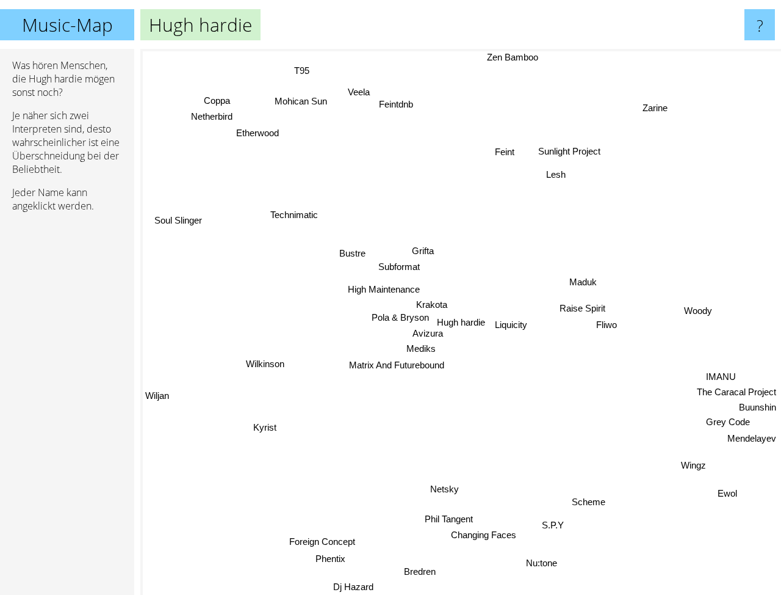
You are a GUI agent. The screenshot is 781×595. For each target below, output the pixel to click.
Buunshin (757, 410)
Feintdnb (398, 103)
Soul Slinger (178, 219)
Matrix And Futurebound (396, 365)
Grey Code (727, 425)
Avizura (426, 333)
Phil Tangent (448, 519)
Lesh (554, 174)
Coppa (220, 97)
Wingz (692, 467)
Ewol (726, 496)
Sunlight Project (567, 150)
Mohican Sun (301, 102)
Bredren (421, 573)
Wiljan (157, 394)
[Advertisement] (67, 408)
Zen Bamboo (510, 57)
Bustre (352, 252)
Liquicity (511, 321)
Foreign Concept (323, 543)
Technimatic (291, 218)
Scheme (587, 502)
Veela (361, 90)
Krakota (431, 304)
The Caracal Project (736, 394)
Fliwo (606, 320)
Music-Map (67, 24)
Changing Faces (481, 535)
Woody (697, 303)
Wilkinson (266, 365)
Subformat (399, 266)
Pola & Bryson (399, 317)
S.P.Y (550, 527)
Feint (499, 148)
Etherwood (257, 132)
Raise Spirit (582, 304)
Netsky (448, 488)
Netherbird (214, 113)
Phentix (335, 561)
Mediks (421, 348)
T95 (303, 70)
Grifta (422, 250)
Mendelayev (751, 441)
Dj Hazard (352, 587)
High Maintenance (383, 288)
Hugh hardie (461, 322)
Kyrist (266, 429)
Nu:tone (539, 564)
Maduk (582, 278)
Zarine (658, 111)
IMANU (720, 379)
